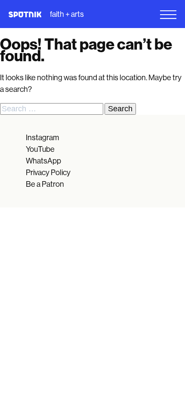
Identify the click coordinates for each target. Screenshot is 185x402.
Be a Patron (45, 184)
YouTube (40, 149)
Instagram (42, 137)
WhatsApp (43, 161)
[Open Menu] (138, 14)
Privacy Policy (48, 172)
